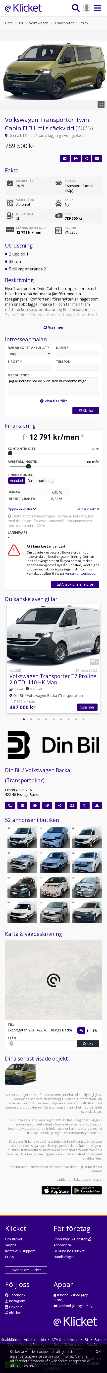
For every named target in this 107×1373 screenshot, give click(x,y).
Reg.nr (70, 228)
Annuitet (16, 480)
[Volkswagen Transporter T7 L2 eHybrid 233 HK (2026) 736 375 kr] (55, 837)
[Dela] (86, 158)
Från (12, 1038)
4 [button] (46, 719)
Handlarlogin (64, 1256)
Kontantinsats (22, 449)
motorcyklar (51, 1150)
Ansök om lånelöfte (76, 584)
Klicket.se (16, 1141)
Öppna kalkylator (20, 509)
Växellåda (25, 200)
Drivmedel (25, 214)
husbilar (13, 1150)
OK (98, 1351)
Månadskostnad (31, 228)
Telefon (63, 361)
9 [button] (83, 719)
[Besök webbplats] (47, 805)
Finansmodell (20, 475)
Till (11, 1024)
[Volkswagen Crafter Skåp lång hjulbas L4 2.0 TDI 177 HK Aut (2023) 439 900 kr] (22, 912)
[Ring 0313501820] (10, 805)
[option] (53, 659)
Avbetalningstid (22, 461)
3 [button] (38, 719)
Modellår (25, 181)
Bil (21, 23)
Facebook (16, 1295)
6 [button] (60, 719)
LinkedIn (15, 1307)
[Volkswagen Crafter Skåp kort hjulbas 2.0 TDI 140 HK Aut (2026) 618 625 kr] (22, 837)
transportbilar (31, 1150)
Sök (89, 1044)
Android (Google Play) (75, 1305)
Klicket (49, 1167)
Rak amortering (40, 480)
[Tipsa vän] (72, 805)
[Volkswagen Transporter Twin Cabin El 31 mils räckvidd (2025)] (20, 1073)
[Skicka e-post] (22, 805)
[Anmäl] (97, 805)
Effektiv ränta (22, 499)
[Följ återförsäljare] (85, 805)
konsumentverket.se (80, 573)
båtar (80, 1146)
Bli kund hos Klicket (69, 1251)
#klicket (14, 1312)
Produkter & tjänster (71, 1239)
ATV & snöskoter (65, 1339)
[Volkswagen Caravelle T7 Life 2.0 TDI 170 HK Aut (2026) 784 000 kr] (55, 912)
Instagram (16, 1301)
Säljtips (10, 1245)
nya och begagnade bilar (57, 1146)
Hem (9, 23)
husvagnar (93, 1146)
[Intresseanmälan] (97, 158)
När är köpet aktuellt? (28, 348)
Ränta (14, 492)
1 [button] (23, 719)
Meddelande (18, 375)
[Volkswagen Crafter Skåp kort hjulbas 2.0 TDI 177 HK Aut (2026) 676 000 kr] (87, 837)
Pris (68, 214)
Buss (98, 1339)
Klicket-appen (82, 1179)
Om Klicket (13, 1239)
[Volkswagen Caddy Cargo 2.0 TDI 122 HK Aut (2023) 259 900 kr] (22, 887)
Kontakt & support (20, 1251)
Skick (69, 200)
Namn (62, 348)
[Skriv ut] (76, 158)
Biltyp (70, 181)
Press (9, 1256)
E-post (15, 361)
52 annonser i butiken (32, 819)
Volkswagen (38, 23)
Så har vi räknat (88, 509)
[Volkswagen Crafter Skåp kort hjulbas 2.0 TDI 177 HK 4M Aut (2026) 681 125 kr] (55, 862)
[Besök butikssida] (35, 805)
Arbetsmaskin (35, 1339)
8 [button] (75, 719)
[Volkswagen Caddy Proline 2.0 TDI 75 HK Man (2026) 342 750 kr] (87, 912)
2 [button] (31, 719)
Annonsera (62, 1245)
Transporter (64, 23)
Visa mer (87, 707)
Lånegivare (17, 532)
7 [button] (68, 719)
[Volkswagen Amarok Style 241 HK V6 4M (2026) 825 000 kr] (22, 862)
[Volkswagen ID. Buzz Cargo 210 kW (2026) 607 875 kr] (55, 887)
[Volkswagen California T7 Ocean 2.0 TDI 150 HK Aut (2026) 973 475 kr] (87, 887)
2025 (84, 23)
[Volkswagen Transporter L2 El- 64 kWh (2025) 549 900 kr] (87, 862)
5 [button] (53, 719)
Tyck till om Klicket (26, 1270)
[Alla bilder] (65, 158)
